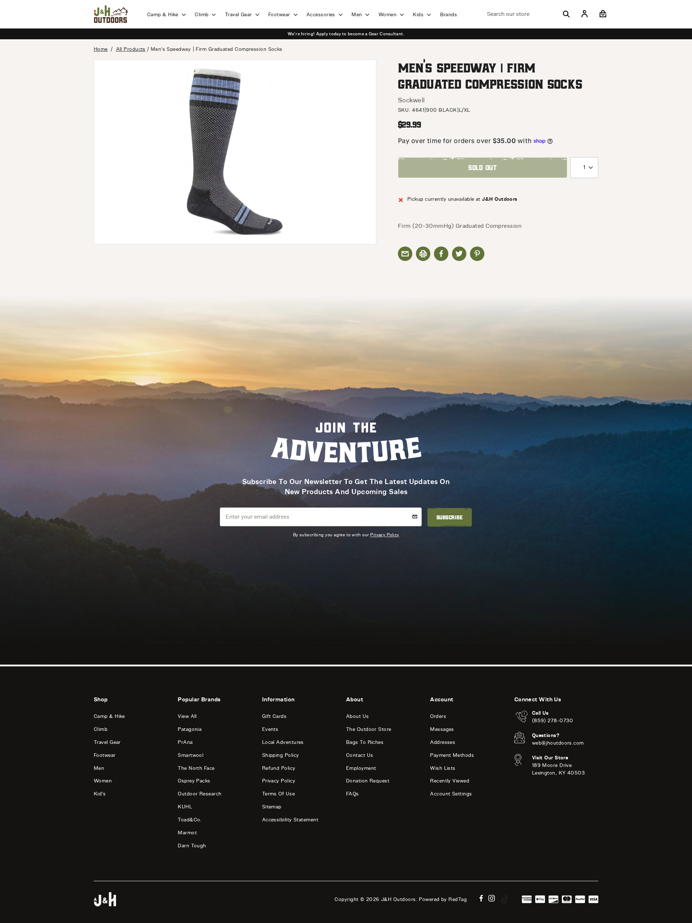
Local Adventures (283, 742)
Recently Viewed (449, 781)
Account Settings (451, 794)
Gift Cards (274, 716)
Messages (442, 729)
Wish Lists (443, 768)
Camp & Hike (163, 15)
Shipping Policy (280, 755)
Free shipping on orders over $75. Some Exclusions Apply (346, 34)
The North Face (196, 768)
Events (270, 729)
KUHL (185, 807)
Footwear (280, 15)
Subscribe (449, 517)
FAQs (352, 794)
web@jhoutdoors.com (558, 743)
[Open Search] (566, 14)
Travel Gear (239, 15)
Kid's (100, 794)
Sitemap (271, 807)
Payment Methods (452, 755)
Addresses (442, 742)
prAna (185, 742)
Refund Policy (279, 768)
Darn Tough (192, 846)
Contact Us (359, 755)
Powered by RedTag (443, 899)
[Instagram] (491, 898)
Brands (448, 15)
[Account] (584, 14)
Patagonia (189, 729)
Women (388, 15)
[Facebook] (481, 898)
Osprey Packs (194, 781)
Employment (361, 768)
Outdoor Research (199, 794)
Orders (438, 716)
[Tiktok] (505, 899)
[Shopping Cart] (602, 14)
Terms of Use (278, 794)
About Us (357, 716)
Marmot (187, 833)
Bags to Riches (364, 742)
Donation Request (367, 781)
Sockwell (411, 100)
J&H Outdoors (398, 899)
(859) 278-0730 (552, 721)
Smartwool (190, 755)
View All (187, 716)
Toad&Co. (190, 820)
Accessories (321, 15)
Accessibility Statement (290, 820)
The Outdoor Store (368, 729)
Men (357, 15)
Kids (419, 15)
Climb (202, 15)
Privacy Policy (384, 534)
